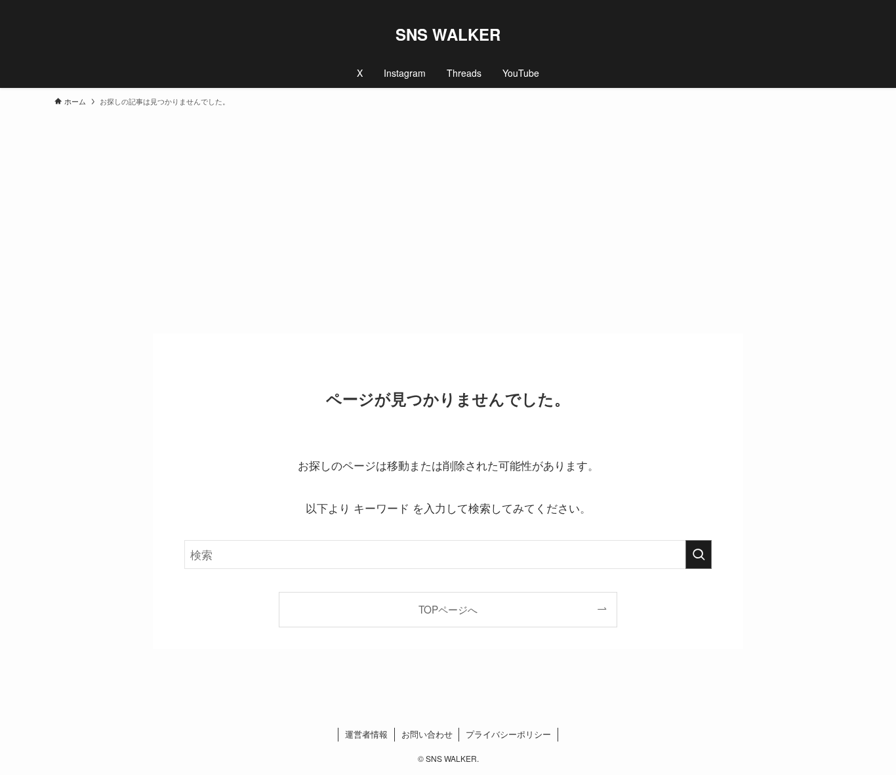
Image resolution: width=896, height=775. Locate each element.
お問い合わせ (427, 734)
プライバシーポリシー (508, 734)
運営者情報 (366, 734)
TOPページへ (448, 609)
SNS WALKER (448, 34)
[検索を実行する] (698, 554)
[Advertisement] (448, 214)
